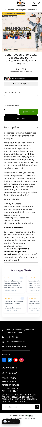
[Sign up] (37, 407)
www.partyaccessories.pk (15, 342)
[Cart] (39, 3)
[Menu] (2, 3)
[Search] (7, 3)
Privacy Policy (9, 378)
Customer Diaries (10, 388)
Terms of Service (10, 385)
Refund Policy (9, 381)
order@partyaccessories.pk (16, 346)
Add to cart (29, 111)
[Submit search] (34, 3)
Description (11, 127)
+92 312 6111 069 (12, 337)
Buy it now (21, 118)
